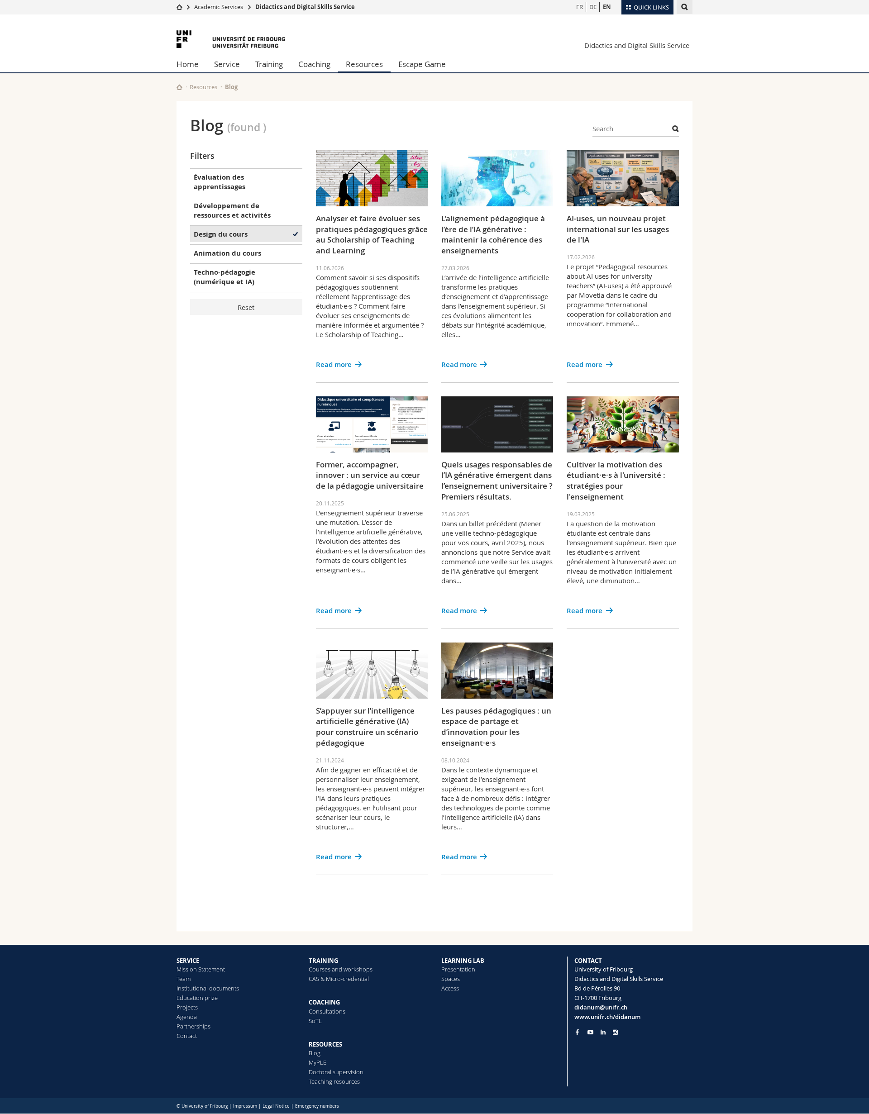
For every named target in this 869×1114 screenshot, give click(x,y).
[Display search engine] (684, 7)
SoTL (315, 1021)
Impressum (245, 1106)
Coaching (314, 64)
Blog (314, 1053)
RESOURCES (325, 1044)
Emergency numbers (317, 1106)
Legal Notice (276, 1106)
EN (607, 7)
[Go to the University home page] (231, 39)
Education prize (197, 998)
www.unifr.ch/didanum (607, 1017)
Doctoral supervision (336, 1072)
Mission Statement (201, 969)
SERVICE (188, 961)
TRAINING (323, 961)
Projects (187, 1007)
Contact (187, 1036)
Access (450, 988)
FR (579, 7)
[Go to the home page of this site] (179, 87)
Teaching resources (334, 1081)
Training (269, 64)
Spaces (450, 979)
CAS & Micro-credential (339, 979)
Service (227, 64)
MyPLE (317, 1062)
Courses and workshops (340, 969)
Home (188, 64)
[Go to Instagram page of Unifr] (615, 1032)
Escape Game (422, 64)
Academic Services (218, 7)
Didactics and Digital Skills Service (305, 7)
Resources (364, 64)
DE (593, 7)
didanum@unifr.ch (600, 1007)
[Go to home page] (179, 7)
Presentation (458, 969)
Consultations (327, 1011)
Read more (334, 364)
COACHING (324, 1002)
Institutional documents (208, 988)
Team (184, 979)
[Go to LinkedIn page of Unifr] (603, 1032)
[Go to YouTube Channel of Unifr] (590, 1032)
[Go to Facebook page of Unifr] (577, 1032)
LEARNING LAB (462, 961)
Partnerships (193, 1026)
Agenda (187, 1017)
